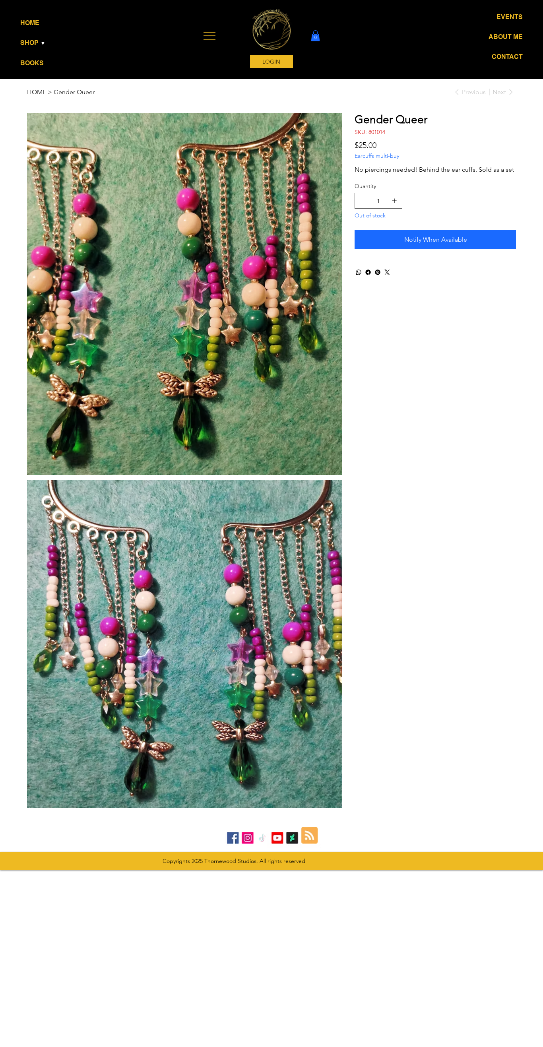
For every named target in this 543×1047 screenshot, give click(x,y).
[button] (46, 43)
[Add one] (394, 201)
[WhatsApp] (359, 272)
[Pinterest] (378, 272)
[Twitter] (387, 272)
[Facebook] (368, 272)
